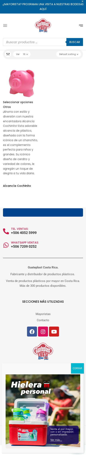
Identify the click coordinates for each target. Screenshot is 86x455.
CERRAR (77, 368)
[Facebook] (32, 332)
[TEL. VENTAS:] (6, 231)
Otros (7, 107)
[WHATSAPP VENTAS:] (6, 245)
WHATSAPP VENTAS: (25, 243)
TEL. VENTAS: (19, 229)
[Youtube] (54, 332)
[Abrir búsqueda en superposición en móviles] (43, 42)
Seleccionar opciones (18, 102)
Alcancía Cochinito (17, 186)
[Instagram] (43, 332)
